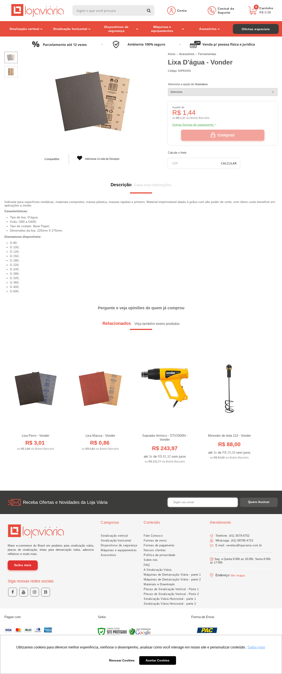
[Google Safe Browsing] (140, 631)
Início (171, 54)
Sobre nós (151, 560)
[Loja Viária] (37, 10)
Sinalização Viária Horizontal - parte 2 (170, 603)
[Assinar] (259, 502)
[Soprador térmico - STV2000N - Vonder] (164, 406)
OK (229, 163)
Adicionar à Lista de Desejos (102, 158)
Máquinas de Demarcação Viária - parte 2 (172, 579)
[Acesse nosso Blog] (45, 592)
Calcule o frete (177, 152)
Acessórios (186, 54)
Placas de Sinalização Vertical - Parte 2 (171, 594)
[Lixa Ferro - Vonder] (35, 400)
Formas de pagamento (159, 545)
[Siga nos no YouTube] (23, 592)
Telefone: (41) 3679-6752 (232, 535)
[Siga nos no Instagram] (34, 592)
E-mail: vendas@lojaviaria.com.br (238, 545)
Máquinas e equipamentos (119, 550)
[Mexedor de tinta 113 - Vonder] (229, 404)
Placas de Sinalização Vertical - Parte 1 (171, 589)
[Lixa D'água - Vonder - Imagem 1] (11, 57)
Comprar (226, 135)
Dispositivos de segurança (119, 545)
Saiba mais (23, 565)
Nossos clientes (155, 550)
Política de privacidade (159, 555)
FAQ (147, 565)
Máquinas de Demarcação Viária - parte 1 (172, 574)
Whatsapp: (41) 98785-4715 (233, 540)
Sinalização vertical (114, 535)
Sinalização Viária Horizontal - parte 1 (170, 598)
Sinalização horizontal (116, 540)
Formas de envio (155, 540)
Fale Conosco (153, 535)
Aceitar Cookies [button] (157, 660)
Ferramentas (207, 54)
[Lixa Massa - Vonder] (100, 400)
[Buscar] (149, 10)
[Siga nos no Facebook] (12, 592)
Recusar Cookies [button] (122, 660)
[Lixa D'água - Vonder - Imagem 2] (11, 71)
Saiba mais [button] (256, 647)
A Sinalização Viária (157, 569)
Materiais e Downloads (159, 584)
